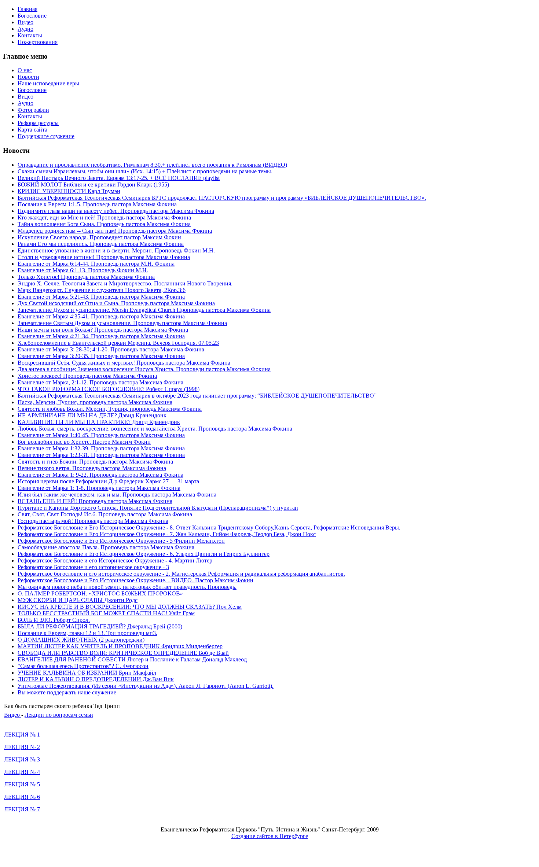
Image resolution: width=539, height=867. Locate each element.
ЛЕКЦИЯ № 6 (22, 797)
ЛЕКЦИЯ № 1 (22, 734)
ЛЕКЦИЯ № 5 (22, 784)
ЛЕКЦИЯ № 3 (22, 759)
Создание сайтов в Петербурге (269, 836)
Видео (12, 715)
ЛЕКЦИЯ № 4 (22, 772)
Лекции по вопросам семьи (59, 715)
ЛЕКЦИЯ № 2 (22, 747)
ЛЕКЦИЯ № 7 (22, 809)
